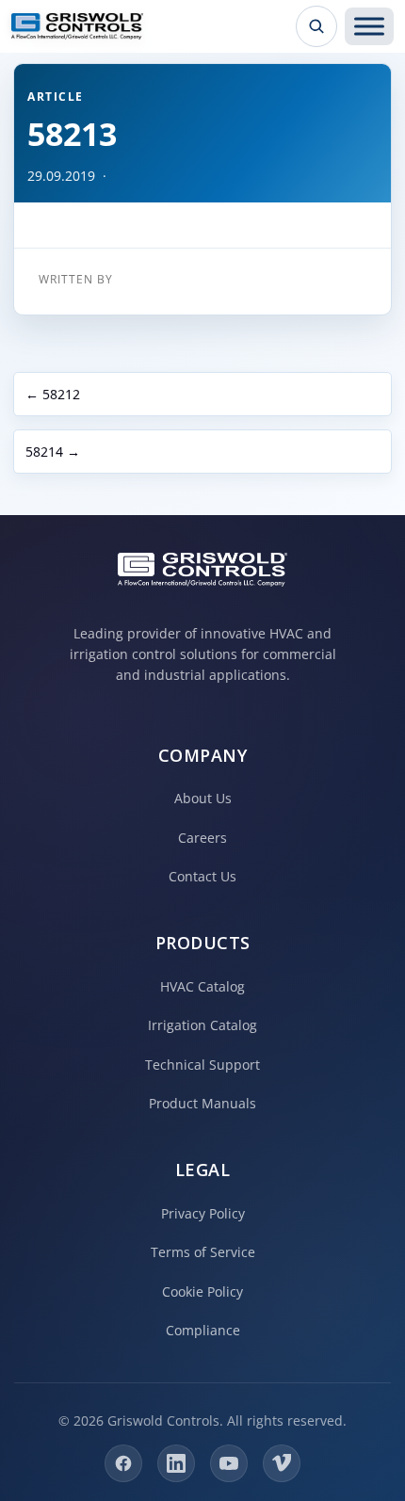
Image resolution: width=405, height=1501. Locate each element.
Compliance (203, 1330)
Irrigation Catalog (202, 1025)
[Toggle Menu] (369, 26)
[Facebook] (123, 1463)
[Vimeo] (281, 1463)
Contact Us (202, 876)
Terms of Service (203, 1252)
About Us (203, 798)
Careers (202, 838)
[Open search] (316, 26)
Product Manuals (202, 1103)
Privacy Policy (203, 1213)
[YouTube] (229, 1463)
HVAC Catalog (202, 986)
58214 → (52, 451)
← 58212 (52, 394)
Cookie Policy (202, 1291)
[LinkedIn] (176, 1463)
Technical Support (202, 1064)
